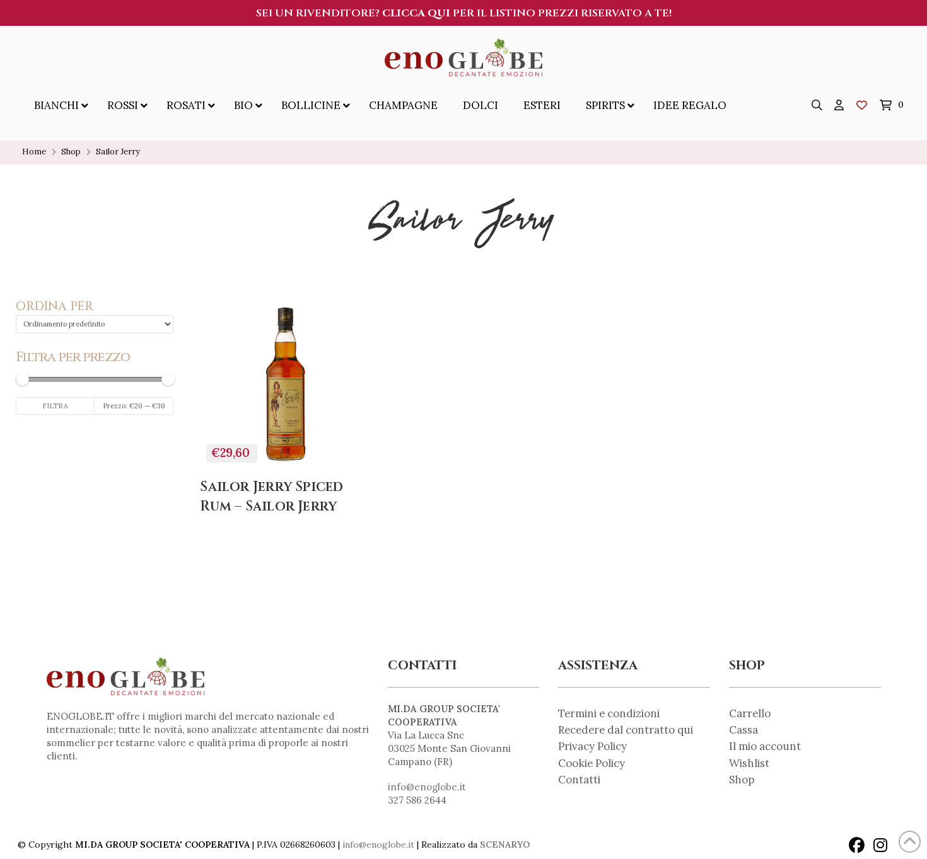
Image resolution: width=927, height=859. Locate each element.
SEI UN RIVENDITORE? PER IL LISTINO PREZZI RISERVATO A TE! (464, 13)
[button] (817, 105)
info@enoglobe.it (427, 787)
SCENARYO (505, 844)
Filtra (55, 405)
